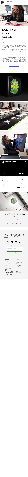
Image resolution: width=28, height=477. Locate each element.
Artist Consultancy (19, 266)
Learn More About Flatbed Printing (14, 215)
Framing (17, 263)
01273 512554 (7, 263)
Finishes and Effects (19, 262)
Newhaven (6, 260)
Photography (18, 265)
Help (17, 271)
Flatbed (17, 259)
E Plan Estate (7, 259)
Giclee (17, 258)
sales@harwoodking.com (9, 265)
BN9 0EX (6, 261)
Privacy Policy (18, 272)
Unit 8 (6, 258)
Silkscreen (18, 261)
